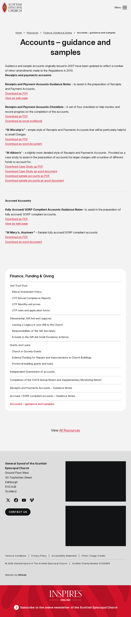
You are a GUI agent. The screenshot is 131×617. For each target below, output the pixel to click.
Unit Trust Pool (18, 285)
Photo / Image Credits (93, 555)
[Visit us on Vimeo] (32, 500)
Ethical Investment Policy (27, 291)
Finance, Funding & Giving (57, 32)
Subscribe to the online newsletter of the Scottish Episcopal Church (69, 607)
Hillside (22, 574)
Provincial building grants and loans (32, 363)
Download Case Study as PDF (24, 166)
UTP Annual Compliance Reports (31, 298)
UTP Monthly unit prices (26, 304)
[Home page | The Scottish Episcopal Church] (12, 7)
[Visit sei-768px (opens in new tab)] (96, 526)
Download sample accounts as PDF (27, 176)
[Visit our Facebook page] (16, 500)
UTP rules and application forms (31, 310)
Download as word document (23, 143)
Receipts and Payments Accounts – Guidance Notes (41, 388)
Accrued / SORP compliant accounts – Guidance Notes (42, 396)
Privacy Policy (38, 555)
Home (19, 32)
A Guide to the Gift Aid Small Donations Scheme (40, 337)
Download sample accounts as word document (34, 180)
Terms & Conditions (15, 555)
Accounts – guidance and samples (32, 404)
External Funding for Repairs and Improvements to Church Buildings (51, 357)
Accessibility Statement (64, 555)
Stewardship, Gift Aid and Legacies (31, 318)
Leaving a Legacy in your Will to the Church (37, 324)
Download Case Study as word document (31, 171)
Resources (32, 32)
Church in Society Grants (26, 351)
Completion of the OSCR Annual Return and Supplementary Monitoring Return (55, 380)
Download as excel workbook (23, 121)
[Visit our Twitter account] (8, 500)
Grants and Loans (20, 345)
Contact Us (18, 512)
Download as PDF (16, 116)
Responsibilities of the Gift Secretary (33, 330)
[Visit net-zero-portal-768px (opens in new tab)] (96, 481)
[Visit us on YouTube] (24, 500)
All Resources (69, 430)
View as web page (16, 223)
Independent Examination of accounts (32, 371)
